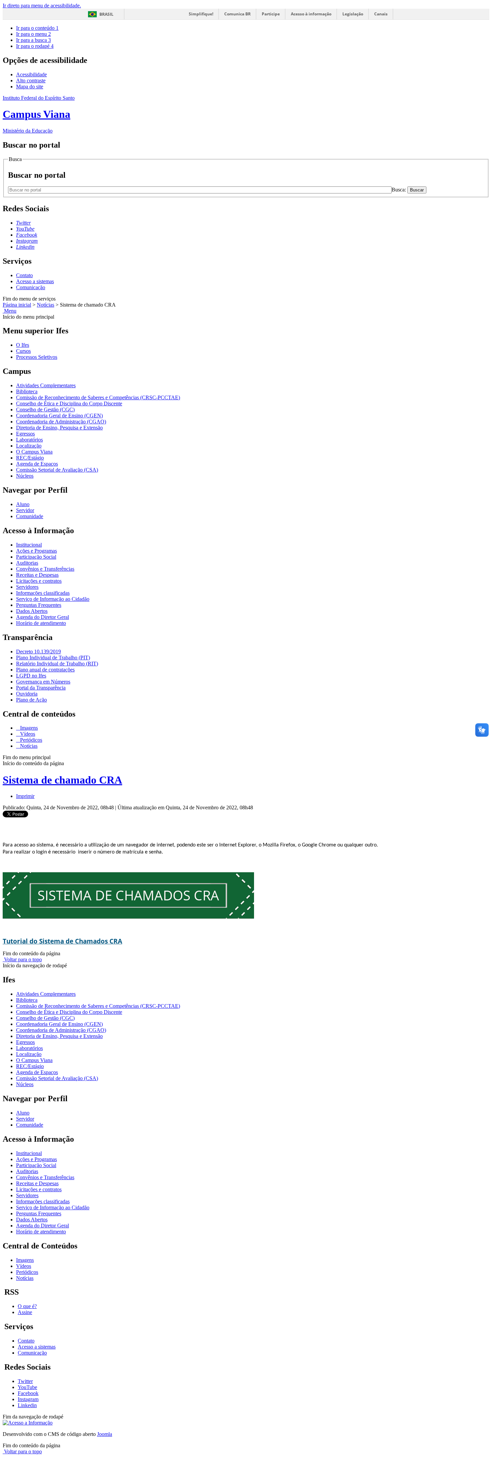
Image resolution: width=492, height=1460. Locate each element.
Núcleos (24, 476)
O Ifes (22, 345)
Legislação (352, 14)
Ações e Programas (36, 551)
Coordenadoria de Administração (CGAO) (61, 421)
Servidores (27, 587)
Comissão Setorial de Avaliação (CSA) (57, 470)
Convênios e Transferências (45, 569)
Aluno (22, 504)
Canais (381, 14)
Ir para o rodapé (35, 46)
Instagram (28, 1399)
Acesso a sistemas (35, 281)
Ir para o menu (33, 34)
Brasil (106, 14)
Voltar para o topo (22, 959)
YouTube (27, 1387)
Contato (24, 275)
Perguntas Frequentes (38, 605)
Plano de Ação (31, 700)
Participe (271, 14)
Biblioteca (26, 391)
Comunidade (29, 516)
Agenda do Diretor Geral (42, 617)
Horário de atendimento (41, 623)
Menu (9, 311)
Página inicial (17, 305)
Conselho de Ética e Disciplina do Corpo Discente (69, 403)
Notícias (45, 305)
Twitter (25, 1381)
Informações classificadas (43, 593)
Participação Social (36, 557)
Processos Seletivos (36, 357)
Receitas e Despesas (37, 575)
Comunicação (30, 287)
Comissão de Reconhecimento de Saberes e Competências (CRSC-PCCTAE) (98, 397)
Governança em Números (43, 681)
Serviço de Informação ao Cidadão (52, 599)
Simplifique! (201, 14)
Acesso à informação (311, 14)
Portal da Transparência (41, 688)
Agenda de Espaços (37, 464)
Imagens (28, 728)
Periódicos (30, 740)
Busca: (399, 189)
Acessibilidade (31, 74)
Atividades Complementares (46, 385)
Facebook (28, 1393)
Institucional (29, 545)
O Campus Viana (34, 452)
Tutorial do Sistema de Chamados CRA (62, 941)
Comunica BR (237, 14)
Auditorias (27, 563)
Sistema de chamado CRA (62, 780)
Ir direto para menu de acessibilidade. (42, 5)
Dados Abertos (32, 611)
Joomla (104, 1434)
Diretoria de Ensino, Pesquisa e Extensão (59, 427)
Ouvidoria (26, 694)
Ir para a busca (33, 40)
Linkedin (27, 1405)
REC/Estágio (30, 458)
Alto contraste (31, 80)
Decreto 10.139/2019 (38, 651)
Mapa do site (29, 86)
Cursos (23, 351)
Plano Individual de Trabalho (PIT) (53, 657)
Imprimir (25, 796)
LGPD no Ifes (31, 675)
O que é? (27, 1306)
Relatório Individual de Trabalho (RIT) (57, 663)
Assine (25, 1312)
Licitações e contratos (39, 581)
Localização (29, 446)
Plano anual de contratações (45, 669)
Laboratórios (29, 439)
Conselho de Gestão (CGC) (45, 409)
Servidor (25, 510)
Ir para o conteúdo (37, 28)
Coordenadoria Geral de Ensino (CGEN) (59, 415)
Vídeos (27, 734)
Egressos (25, 433)
